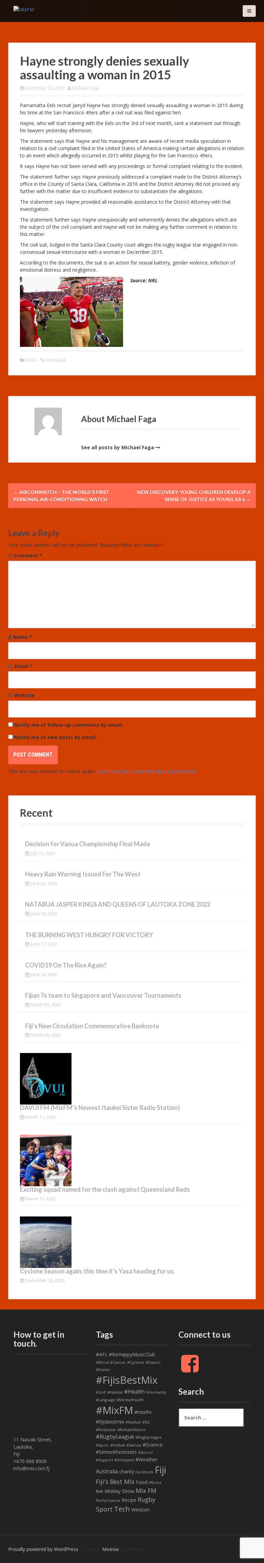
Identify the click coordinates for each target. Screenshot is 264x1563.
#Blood (102, 1362)
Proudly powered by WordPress (43, 1549)
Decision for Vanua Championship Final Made (87, 844)
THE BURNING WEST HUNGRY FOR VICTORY (89, 935)
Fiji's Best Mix (115, 1481)
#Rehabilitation (131, 1429)
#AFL (102, 1354)
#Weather (146, 1459)
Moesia (110, 1549)
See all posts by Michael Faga (117, 447)
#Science (153, 1444)
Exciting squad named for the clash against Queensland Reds (105, 1189)
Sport (104, 1509)
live (99, 1491)
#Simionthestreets (116, 1452)
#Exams (103, 1369)
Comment (28, 555)
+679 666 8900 (30, 1461)
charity (126, 1471)
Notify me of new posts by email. (55, 737)
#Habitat (115, 1392)
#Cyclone (135, 1362)
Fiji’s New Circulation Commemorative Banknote (92, 1026)
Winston (140, 1509)
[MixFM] (23, 8)
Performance (108, 1500)
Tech (122, 1509)
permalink (55, 360)
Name (22, 637)
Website (24, 695)
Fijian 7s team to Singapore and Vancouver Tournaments (103, 995)
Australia (107, 1471)
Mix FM (146, 1490)
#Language (105, 1399)
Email (23, 666)
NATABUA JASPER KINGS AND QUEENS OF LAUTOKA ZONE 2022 (117, 904)
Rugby (146, 1499)
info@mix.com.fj (31, 1468)
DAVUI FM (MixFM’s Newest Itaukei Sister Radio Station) (100, 1107)
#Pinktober (106, 1429)
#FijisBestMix (126, 1380)
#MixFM (114, 1410)
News (31, 360)
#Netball (133, 1422)
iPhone (155, 1482)
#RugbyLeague (115, 1436)
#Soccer (145, 1452)
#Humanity (156, 1392)
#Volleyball (124, 1460)
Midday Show (119, 1491)
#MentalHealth (130, 1399)
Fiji (160, 1469)
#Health (134, 1391)
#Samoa (133, 1445)
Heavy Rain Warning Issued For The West (83, 874)
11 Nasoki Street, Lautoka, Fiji (32, 1446)
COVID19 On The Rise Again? (66, 965)
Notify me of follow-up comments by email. (68, 725)
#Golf (101, 1392)
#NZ (146, 1422)
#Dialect (153, 1362)
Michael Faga (85, 88)
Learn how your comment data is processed (146, 771)
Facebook (144, 1472)
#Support (104, 1460)
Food (141, 1482)
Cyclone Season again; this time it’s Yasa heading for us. (97, 1271)
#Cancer (118, 1362)
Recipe (129, 1500)
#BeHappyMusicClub (132, 1354)
